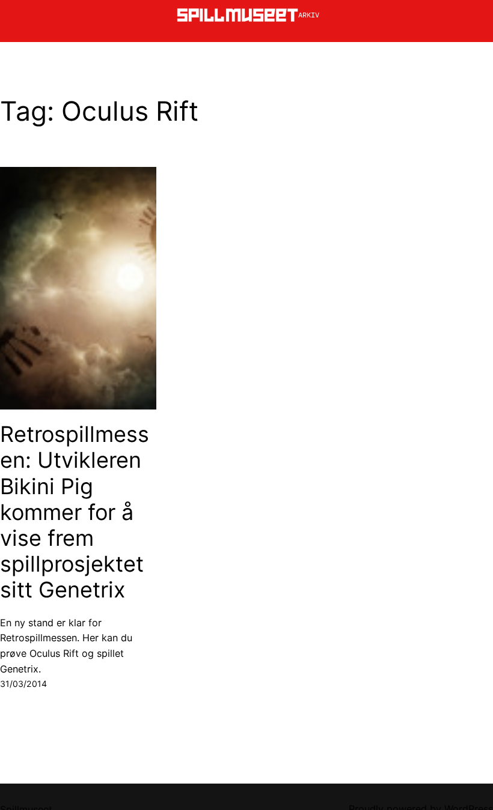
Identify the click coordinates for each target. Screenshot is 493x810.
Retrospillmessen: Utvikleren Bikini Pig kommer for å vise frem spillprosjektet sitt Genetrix (74, 512)
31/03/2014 (23, 684)
